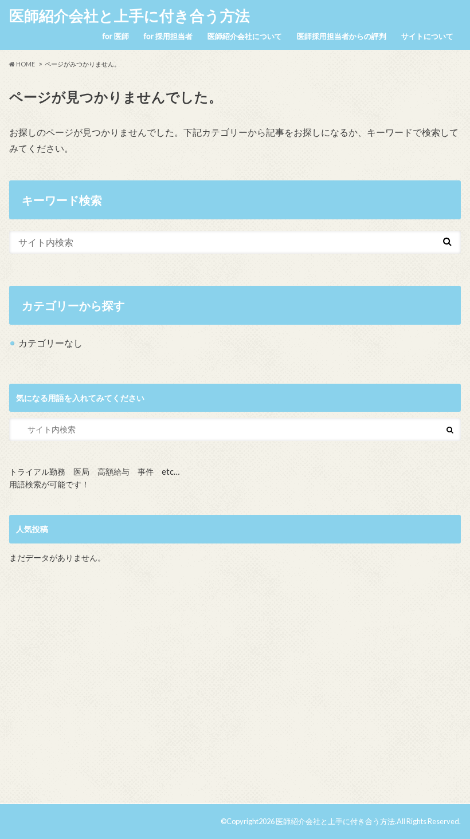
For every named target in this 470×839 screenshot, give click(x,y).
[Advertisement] (235, 688)
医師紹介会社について (244, 36)
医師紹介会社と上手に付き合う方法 (129, 15)
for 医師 (116, 36)
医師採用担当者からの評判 (341, 36)
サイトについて (427, 36)
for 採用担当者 (168, 36)
